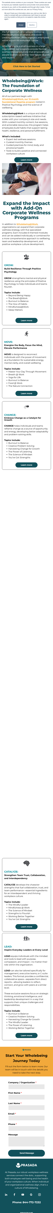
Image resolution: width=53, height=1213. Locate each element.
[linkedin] (6, 1195)
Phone (11, 1124)
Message (13, 1134)
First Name (14, 1093)
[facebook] (14, 1195)
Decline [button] (32, 25)
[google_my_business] (31, 1195)
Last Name (14, 1103)
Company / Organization (21, 1082)
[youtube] (23, 1195)
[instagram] (39, 1195)
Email (11, 1114)
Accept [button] (21, 25)
